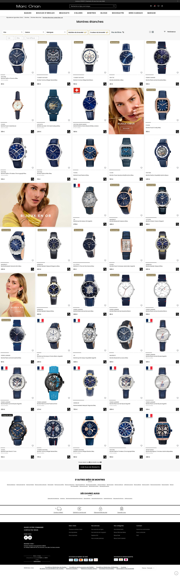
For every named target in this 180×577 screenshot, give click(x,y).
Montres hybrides (30, 484)
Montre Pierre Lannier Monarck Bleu (83, 311)
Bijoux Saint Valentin (120, 538)
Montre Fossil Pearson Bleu (81, 175)
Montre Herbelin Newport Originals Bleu (84, 405)
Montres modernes (119, 484)
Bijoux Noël (117, 535)
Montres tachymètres (93, 486)
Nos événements (118, 529)
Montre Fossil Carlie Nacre (8, 126)
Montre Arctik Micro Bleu (116, 80)
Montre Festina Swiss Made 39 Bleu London (86, 126)
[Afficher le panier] (162, 6)
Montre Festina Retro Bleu (44, 173)
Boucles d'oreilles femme (97, 498)
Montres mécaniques (69, 484)
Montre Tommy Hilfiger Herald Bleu (47, 80)
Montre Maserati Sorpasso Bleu (119, 221)
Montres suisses (110, 484)
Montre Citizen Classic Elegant (155, 221)
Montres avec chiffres (59, 484)
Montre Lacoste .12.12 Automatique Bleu (48, 126)
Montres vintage (145, 484)
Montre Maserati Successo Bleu (119, 358)
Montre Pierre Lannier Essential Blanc (120, 311)
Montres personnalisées (91, 484)
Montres (27, 17)
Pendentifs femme (108, 498)
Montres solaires (137, 484)
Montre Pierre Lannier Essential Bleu (156, 80)
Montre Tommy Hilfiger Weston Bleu (83, 451)
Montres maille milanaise (40, 484)
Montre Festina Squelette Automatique (157, 175)
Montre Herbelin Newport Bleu (154, 266)
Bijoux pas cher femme (118, 498)
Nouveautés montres (104, 486)
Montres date (50, 484)
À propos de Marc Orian (75, 529)
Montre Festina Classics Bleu (9, 78)
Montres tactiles (165, 484)
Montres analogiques (80, 484)
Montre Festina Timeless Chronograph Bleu (13, 173)
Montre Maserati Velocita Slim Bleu (11, 266)
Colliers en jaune (128, 498)
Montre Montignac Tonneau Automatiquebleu (159, 451)
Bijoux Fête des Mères (120, 532)
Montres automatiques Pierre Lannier (74, 498)
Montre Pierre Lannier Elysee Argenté (156, 356)
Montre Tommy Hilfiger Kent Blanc (83, 80)
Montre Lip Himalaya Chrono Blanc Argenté (49, 356)
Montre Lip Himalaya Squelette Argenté (84, 358)
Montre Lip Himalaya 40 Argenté (82, 221)
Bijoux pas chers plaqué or (53, 498)
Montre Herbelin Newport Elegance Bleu (48, 266)
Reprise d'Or (94, 535)
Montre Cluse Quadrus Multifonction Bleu (122, 175)
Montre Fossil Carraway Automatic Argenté (122, 266)
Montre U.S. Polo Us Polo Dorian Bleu (83, 266)
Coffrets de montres (128, 484)
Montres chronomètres (155, 484)
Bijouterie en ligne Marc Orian (15, 17)
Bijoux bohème (87, 498)
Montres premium (84, 486)
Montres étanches (36, 17)
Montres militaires (102, 484)
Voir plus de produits (90, 467)
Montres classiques (11, 484)
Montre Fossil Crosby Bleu (153, 127)
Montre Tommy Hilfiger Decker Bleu (47, 451)
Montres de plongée (20, 484)
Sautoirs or (62, 498)
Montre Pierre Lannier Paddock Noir (47, 403)
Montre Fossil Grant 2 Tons (8, 451)
